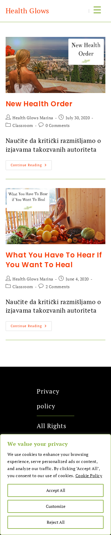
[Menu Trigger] (97, 9)
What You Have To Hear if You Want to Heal (54, 260)
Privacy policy (48, 398)
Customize (55, 506)
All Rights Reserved (51, 433)
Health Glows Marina (32, 117)
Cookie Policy (88, 475)
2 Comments (58, 286)
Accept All (55, 490)
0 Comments (58, 125)
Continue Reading (31, 163)
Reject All (56, 522)
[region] (55, 484)
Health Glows (27, 10)
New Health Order (39, 104)
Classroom (22, 125)
